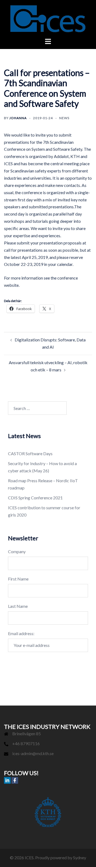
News (64, 118)
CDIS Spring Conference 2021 (35, 497)
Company (17, 551)
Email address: (21, 633)
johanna (18, 118)
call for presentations (23, 249)
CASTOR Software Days (30, 453)
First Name (18, 578)
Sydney (79, 857)
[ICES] (48, 18)
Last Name (18, 606)
